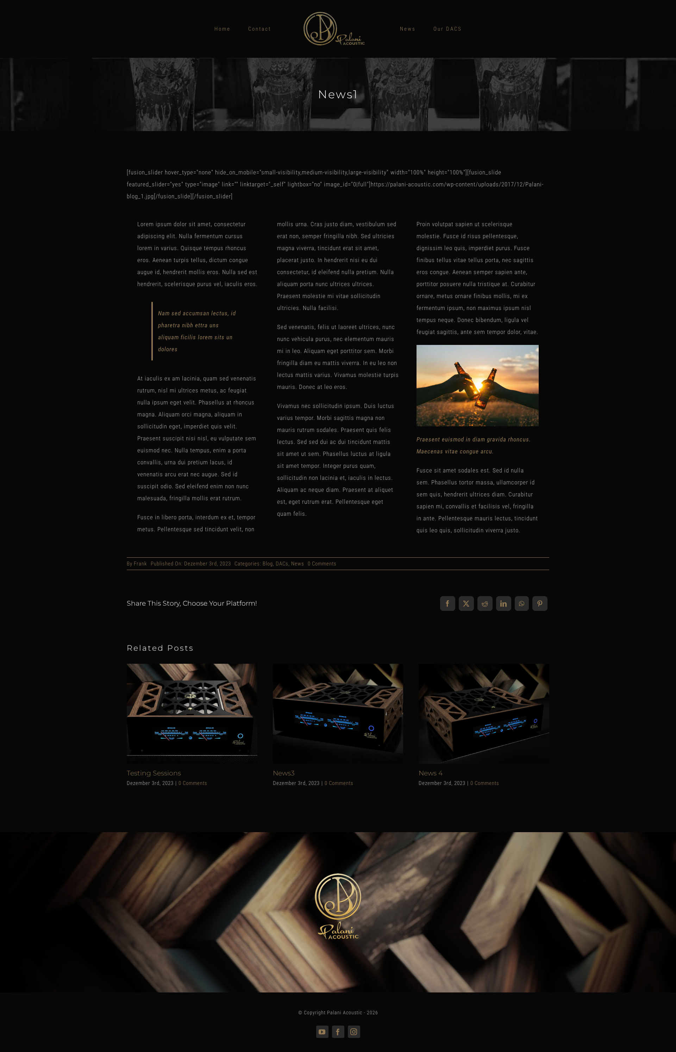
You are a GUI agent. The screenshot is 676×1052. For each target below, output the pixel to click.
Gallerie (204, 713)
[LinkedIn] (503, 603)
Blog (268, 564)
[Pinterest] (540, 603)
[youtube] (322, 1032)
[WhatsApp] (522, 603)
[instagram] (354, 1032)
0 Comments (322, 564)
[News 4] (484, 714)
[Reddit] (485, 603)
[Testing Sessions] (192, 714)
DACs (282, 564)
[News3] (338, 714)
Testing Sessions (180, 713)
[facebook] (338, 1032)
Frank (140, 564)
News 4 (472, 713)
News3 (326, 713)
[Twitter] (466, 603)
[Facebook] (447, 603)
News (297, 564)
